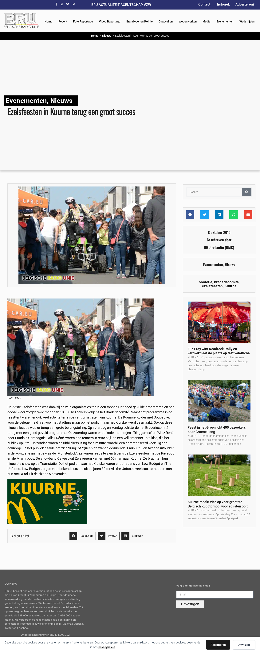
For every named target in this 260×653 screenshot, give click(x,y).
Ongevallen (166, 21)
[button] (82, 536)
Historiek (223, 4)
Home (48, 21)
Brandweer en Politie (139, 21)
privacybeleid (106, 647)
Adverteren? (244, 4)
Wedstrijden (246, 21)
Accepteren (218, 644)
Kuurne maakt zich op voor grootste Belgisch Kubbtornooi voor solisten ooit (218, 504)
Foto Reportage (83, 21)
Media (206, 21)
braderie (205, 282)
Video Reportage (109, 21)
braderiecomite (226, 282)
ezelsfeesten (212, 286)
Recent (62, 21)
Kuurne (230, 286)
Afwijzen (244, 644)
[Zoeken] (246, 192)
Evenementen (224, 21)
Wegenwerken (188, 21)
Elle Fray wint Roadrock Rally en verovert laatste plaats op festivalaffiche (219, 351)
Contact (204, 4)
